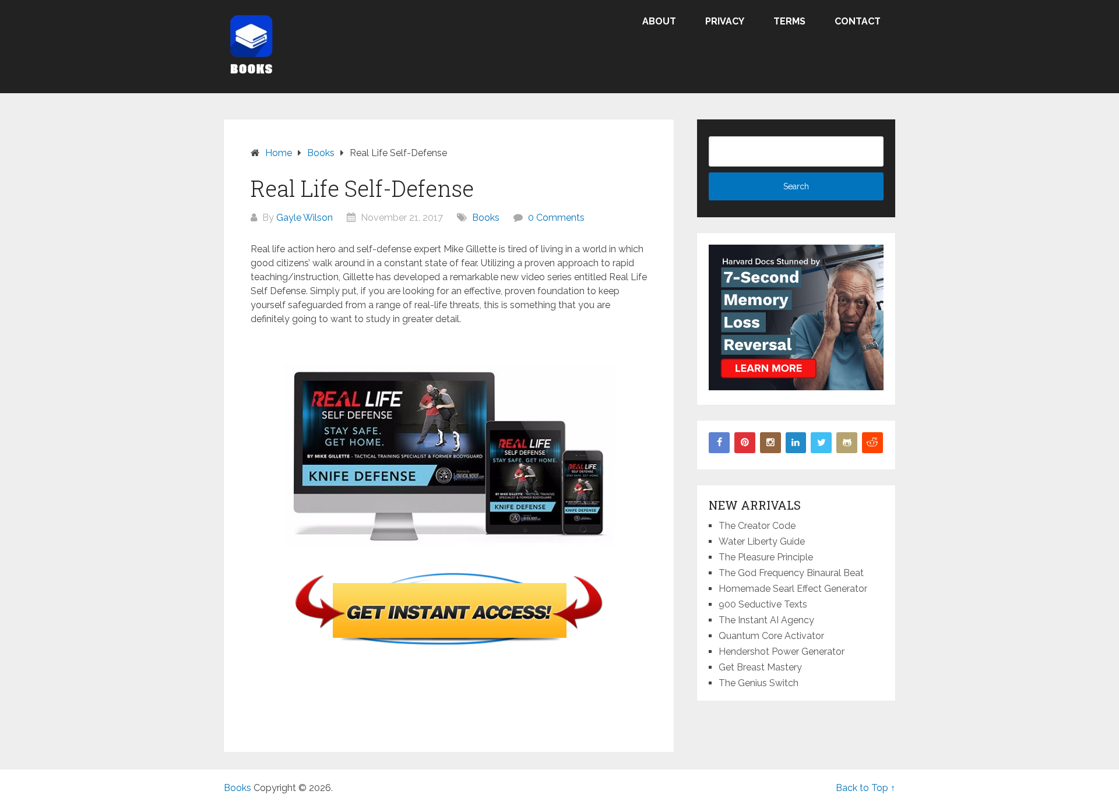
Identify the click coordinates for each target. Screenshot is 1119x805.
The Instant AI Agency (766, 620)
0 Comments (556, 217)
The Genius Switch (758, 683)
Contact (858, 21)
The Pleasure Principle (766, 557)
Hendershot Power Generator (781, 651)
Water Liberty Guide (762, 541)
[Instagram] (770, 442)
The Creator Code (757, 525)
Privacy (724, 21)
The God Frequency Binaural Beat (791, 572)
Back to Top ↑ (865, 787)
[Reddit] (872, 442)
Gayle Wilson (304, 217)
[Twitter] (821, 442)
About (659, 21)
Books (485, 217)
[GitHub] (846, 442)
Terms (789, 21)
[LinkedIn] (796, 442)
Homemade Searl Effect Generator (793, 588)
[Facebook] (719, 442)
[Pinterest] (744, 442)
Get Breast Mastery (760, 667)
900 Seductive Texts (763, 604)
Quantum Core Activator (771, 635)
